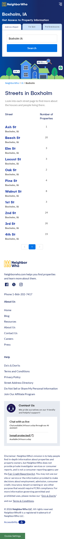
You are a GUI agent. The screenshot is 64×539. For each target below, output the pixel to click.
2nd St (10, 213)
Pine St (11, 180)
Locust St (13, 159)
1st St (9, 202)
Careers (8, 338)
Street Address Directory (18, 382)
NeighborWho (12, 83)
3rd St (10, 223)
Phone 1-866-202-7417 (18, 294)
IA (22, 83)
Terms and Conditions (17, 371)
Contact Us (10, 333)
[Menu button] (60, 4)
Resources (10, 321)
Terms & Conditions (23, 500)
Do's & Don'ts (12, 365)
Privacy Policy (12, 377)
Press (7, 344)
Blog (6, 315)
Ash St (10, 127)
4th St (10, 234)
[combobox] (32, 38)
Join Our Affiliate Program (19, 394)
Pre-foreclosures (52, 27)
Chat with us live (20, 421)
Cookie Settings (12, 536)
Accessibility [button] (11, 522)
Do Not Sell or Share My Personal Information (31, 388)
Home (7, 310)
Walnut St (13, 191)
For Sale (32, 27)
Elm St (10, 148)
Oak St (10, 170)
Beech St (12, 138)
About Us (9, 327)
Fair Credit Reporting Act (21, 473)
